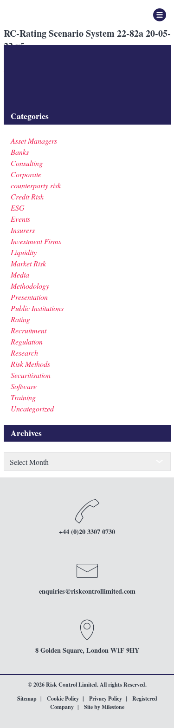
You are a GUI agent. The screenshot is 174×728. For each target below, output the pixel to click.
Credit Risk (27, 196)
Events (20, 219)
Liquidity (24, 252)
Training (23, 397)
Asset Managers (34, 141)
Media (20, 274)
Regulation (27, 341)
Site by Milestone (104, 707)
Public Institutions (37, 308)
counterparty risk (36, 185)
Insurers (23, 230)
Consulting (27, 163)
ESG (18, 207)
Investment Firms (36, 241)
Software (24, 386)
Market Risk (28, 263)
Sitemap (27, 698)
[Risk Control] (53, 14)
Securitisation (31, 375)
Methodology (30, 286)
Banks (20, 152)
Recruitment (28, 330)
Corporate (26, 174)
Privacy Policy (105, 698)
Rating (20, 319)
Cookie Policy (63, 698)
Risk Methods (30, 364)
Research (24, 352)
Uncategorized (32, 408)
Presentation (29, 297)
